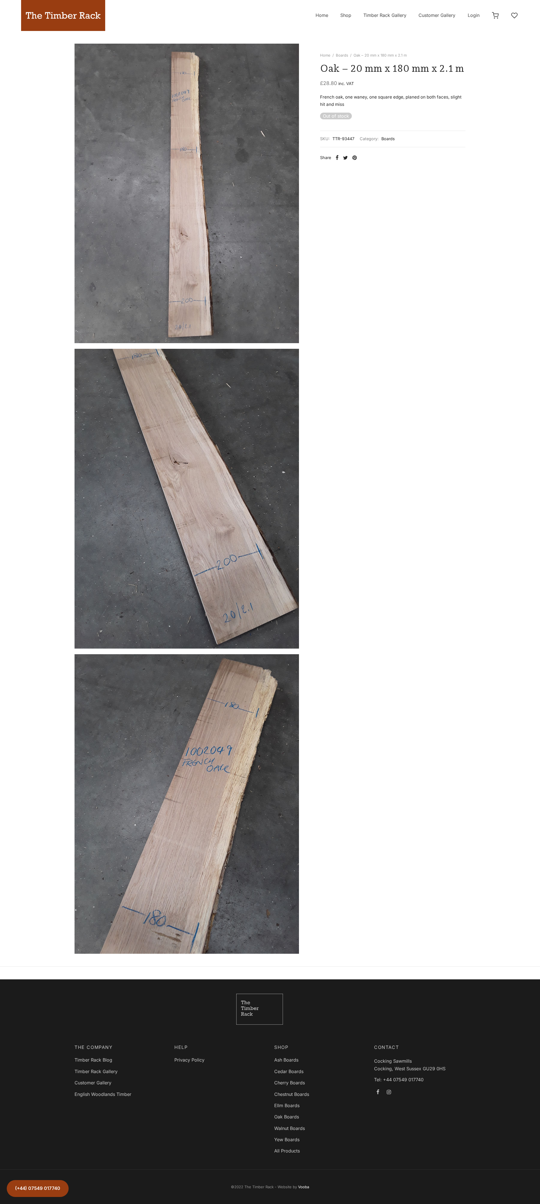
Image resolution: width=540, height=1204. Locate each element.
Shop (345, 15)
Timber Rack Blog (93, 1060)
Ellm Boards (287, 1105)
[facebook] (378, 1092)
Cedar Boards (288, 1071)
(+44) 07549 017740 (37, 1188)
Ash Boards (286, 1060)
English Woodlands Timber (103, 1094)
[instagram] (388, 1092)
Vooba (303, 1187)
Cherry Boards (289, 1082)
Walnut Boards (289, 1128)
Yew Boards (287, 1139)
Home (322, 15)
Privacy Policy (189, 1060)
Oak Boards (286, 1117)
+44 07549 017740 (403, 1079)
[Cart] (495, 15)
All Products (287, 1151)
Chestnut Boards (291, 1094)
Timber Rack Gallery (384, 15)
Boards (342, 55)
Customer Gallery (436, 15)
